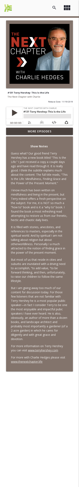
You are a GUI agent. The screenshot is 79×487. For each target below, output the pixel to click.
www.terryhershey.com (43, 350)
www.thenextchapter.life (27, 362)
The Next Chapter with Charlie (23, 96)
